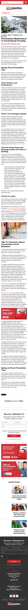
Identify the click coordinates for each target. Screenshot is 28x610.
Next (21, 401)
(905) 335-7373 (14, 580)
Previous (8, 401)
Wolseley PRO (4, 385)
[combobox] (12, 2)
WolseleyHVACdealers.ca (14, 589)
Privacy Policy (5, 599)
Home (15, 401)
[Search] (21, 2)
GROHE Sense (5, 283)
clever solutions (21, 143)
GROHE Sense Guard (6, 292)
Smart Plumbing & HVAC (15, 35)
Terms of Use (11, 599)
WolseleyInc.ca (14, 588)
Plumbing (4, 35)
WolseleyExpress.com (14, 586)
